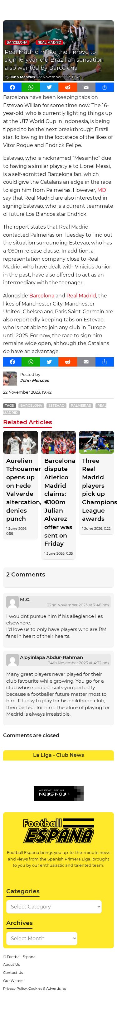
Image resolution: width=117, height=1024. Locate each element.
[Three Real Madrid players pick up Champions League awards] (96, 442)
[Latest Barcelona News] (42, 765)
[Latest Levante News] (108, 765)
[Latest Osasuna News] (20, 776)
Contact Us (13, 972)
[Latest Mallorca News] (8, 776)
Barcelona (17, 42)
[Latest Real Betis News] (42, 776)
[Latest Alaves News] (8, 765)
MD (101, 190)
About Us (11, 964)
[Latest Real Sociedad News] (75, 776)
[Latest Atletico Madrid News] (31, 765)
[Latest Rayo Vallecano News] (31, 776)
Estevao (56, 406)
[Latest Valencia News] (97, 776)
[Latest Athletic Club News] (20, 765)
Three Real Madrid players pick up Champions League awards (96, 490)
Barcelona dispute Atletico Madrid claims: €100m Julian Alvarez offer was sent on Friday (58, 502)
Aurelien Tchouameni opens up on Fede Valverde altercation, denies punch (20, 490)
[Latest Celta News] (53, 765)
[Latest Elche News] (64, 765)
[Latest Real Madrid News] (53, 776)
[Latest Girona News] (97, 765)
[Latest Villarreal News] (108, 776)
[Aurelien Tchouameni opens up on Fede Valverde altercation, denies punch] (20, 442)
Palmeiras (81, 406)
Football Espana (21, 957)
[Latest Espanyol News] (75, 765)
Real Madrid (49, 42)
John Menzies (22, 77)
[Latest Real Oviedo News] (64, 776)
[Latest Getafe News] (86, 765)
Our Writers (13, 981)
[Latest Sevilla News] (86, 776)
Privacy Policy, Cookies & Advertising (34, 988)
